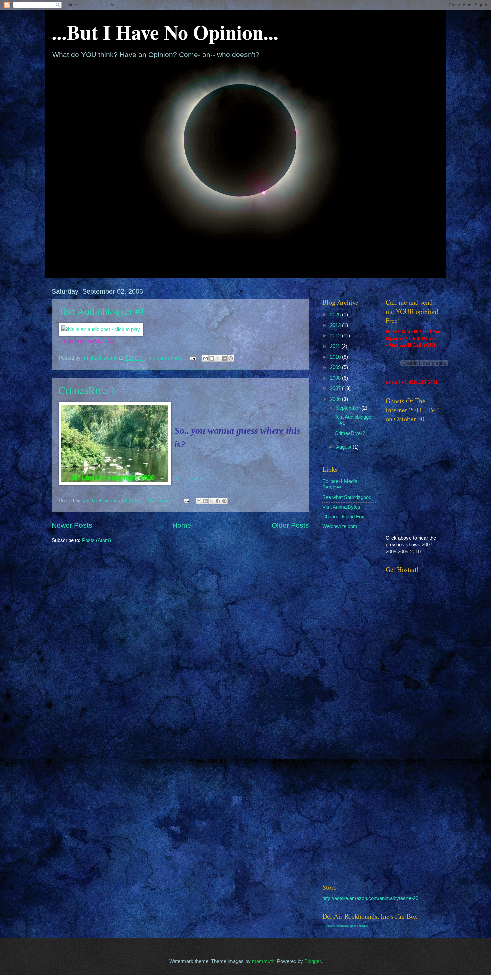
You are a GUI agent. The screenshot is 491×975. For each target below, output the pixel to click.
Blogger (312, 961)
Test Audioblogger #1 (102, 311)
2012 (336, 335)
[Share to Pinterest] (230, 358)
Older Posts (290, 525)
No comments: (166, 358)
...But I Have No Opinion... (165, 32)
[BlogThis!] (211, 358)
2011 (335, 346)
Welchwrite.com (339, 526)
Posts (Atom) (96, 540)
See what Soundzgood (346, 497)
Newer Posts (72, 525)
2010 (336, 357)
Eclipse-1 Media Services (339, 484)
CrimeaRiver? (86, 390)
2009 (336, 367)
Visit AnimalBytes (341, 507)
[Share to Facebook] (224, 358)
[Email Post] (192, 358)
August (344, 447)
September (348, 408)
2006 (336, 399)
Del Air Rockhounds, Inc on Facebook (347, 925)
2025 (336, 314)
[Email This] (205, 358)
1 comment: (162, 500)
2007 (336, 388)
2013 (336, 325)
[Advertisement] (406, 770)
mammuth (263, 961)
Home (181, 525)
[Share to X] (218, 358)
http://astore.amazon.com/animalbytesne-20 (370, 898)
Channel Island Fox (343, 516)
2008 (336, 378)
